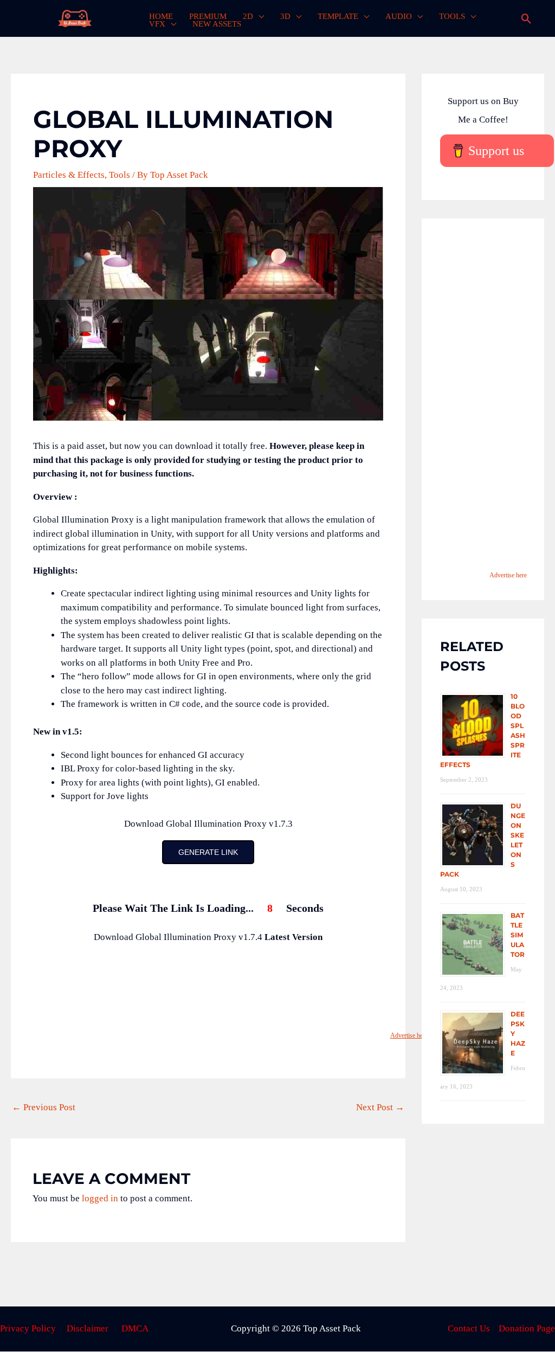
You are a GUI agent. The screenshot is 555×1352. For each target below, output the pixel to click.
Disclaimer (87, 1328)
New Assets (216, 24)
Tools (452, 16)
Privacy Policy (28, 1328)
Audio (398, 16)
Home (161, 16)
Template (338, 16)
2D (248, 16)
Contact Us (469, 1328)
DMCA (135, 1328)
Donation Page (527, 1328)
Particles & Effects (69, 175)
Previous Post (43, 1107)
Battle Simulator (518, 934)
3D (285, 16)
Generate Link (208, 852)
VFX (157, 24)
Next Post (380, 1107)
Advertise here (409, 1035)
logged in (100, 1198)
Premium (208, 16)
